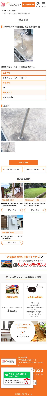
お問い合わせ (29, 5)
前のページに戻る (14, 169)
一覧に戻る (23, 162)
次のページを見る (33, 169)
